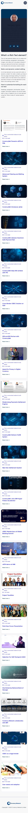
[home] (7, 2)
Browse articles (14, 114)
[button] (25, 3)
